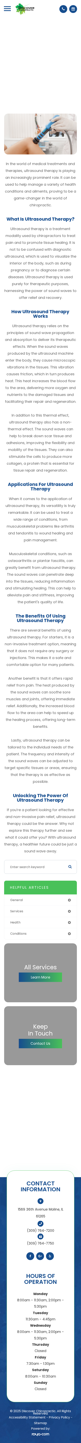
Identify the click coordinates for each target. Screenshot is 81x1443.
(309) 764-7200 (40, 1231)
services (16, 911)
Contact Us (40, 1043)
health (15, 922)
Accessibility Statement (27, 1417)
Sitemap (40, 1423)
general (16, 900)
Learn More (40, 977)
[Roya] (40, 1434)
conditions (18, 933)
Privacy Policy (59, 1417)
